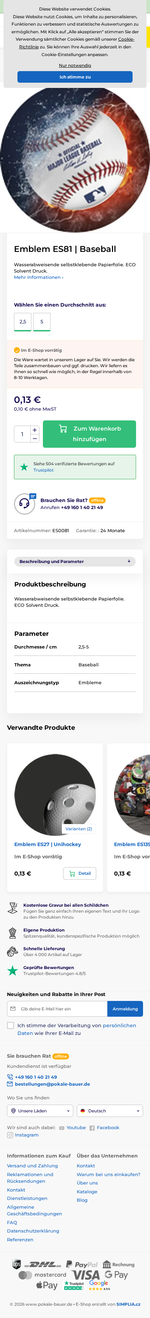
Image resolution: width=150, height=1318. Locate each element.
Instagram (27, 1135)
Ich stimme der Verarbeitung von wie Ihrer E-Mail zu (76, 1029)
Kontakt (16, 1190)
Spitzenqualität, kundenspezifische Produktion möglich (81, 936)
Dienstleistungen (27, 1198)
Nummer (22, 434)
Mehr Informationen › (38, 277)
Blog (82, 1200)
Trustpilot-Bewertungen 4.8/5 (54, 973)
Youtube (76, 1127)
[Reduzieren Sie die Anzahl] (35, 438)
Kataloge (87, 1191)
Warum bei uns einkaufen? (108, 1174)
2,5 (23, 321)
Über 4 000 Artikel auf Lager (52, 954)
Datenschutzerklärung (33, 1231)
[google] (101, 1285)
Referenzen (20, 1239)
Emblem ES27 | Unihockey (47, 844)
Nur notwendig (75, 65)
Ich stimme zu (75, 77)
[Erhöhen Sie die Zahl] (35, 430)
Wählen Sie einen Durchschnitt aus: (60, 305)
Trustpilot (43, 470)
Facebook (108, 1127)
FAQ (12, 1222)
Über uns (87, 1183)
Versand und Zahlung (32, 1165)
